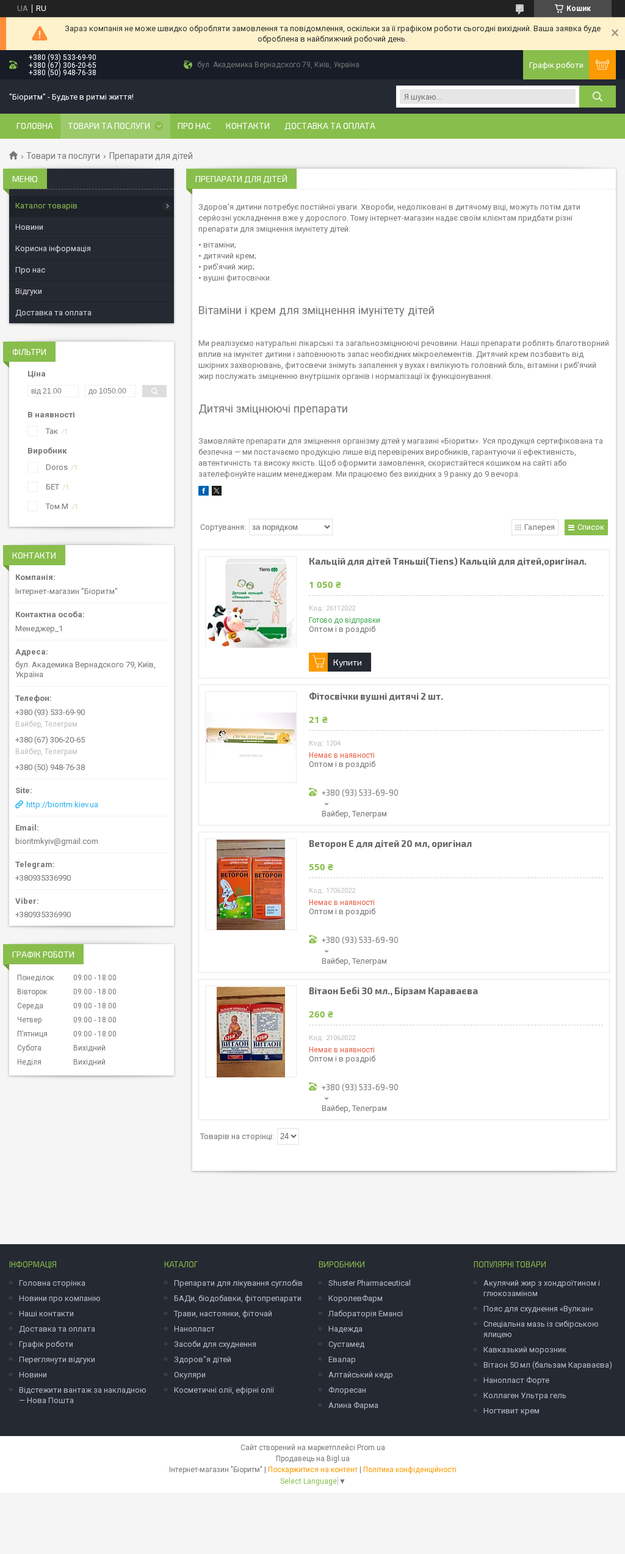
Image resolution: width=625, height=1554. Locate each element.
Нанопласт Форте (516, 1380)
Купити (347, 662)
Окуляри (190, 1374)
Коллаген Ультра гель (524, 1395)
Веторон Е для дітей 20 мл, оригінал (390, 843)
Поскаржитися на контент (313, 1469)
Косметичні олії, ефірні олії (224, 1390)
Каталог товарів (46, 205)
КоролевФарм (355, 1298)
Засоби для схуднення (215, 1344)
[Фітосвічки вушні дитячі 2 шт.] (251, 737)
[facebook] (203, 492)
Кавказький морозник (524, 1349)
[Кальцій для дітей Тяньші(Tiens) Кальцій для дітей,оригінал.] (251, 602)
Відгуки (28, 291)
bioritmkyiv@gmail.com (56, 841)
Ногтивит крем (511, 1410)
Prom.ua (371, 1447)
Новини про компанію (60, 1298)
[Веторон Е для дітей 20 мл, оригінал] (251, 884)
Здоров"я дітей (202, 1359)
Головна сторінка (52, 1283)
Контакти (248, 126)
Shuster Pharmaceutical (369, 1283)
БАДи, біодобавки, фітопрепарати (238, 1298)
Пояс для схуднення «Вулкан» (538, 1308)
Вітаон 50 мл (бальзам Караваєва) (547, 1364)
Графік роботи (46, 1344)
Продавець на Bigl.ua (313, 1458)
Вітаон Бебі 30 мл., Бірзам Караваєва (393, 991)
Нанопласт (194, 1328)
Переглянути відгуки (57, 1359)
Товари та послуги (109, 126)
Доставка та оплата (329, 126)
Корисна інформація (53, 248)
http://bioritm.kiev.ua (62, 804)
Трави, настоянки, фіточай (223, 1313)
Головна (34, 126)
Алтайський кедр (360, 1374)
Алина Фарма (353, 1405)
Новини (29, 227)
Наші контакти (46, 1313)
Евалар (342, 1359)
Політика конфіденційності (410, 1469)
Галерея (539, 527)
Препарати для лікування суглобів (238, 1283)
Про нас (194, 126)
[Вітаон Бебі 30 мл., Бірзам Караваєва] (251, 1031)
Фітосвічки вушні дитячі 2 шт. (376, 696)
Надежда (345, 1328)
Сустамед (346, 1344)
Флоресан (347, 1390)
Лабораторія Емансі (365, 1313)
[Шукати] (597, 97)
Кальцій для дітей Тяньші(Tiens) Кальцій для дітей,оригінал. (448, 561)
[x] (217, 492)
